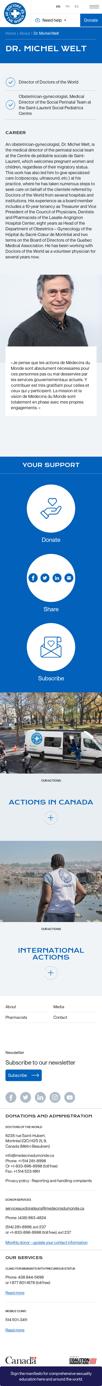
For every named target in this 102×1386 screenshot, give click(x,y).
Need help (52, 20)
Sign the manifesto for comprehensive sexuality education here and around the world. (51, 1376)
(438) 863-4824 (32, 1217)
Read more (14, 1293)
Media (58, 1006)
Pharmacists (16, 1017)
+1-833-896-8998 (25, 1232)
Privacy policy (17, 1180)
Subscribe (17, 1075)
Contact (60, 1017)
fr (67, 6)
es (77, 6)
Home (10, 33)
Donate (91, 20)
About (24, 33)
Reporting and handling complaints (62, 1180)
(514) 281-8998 (18, 1226)
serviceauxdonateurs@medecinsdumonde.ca (44, 1208)
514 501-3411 (16, 1319)
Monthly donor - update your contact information (46, 1242)
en (58, 6)
